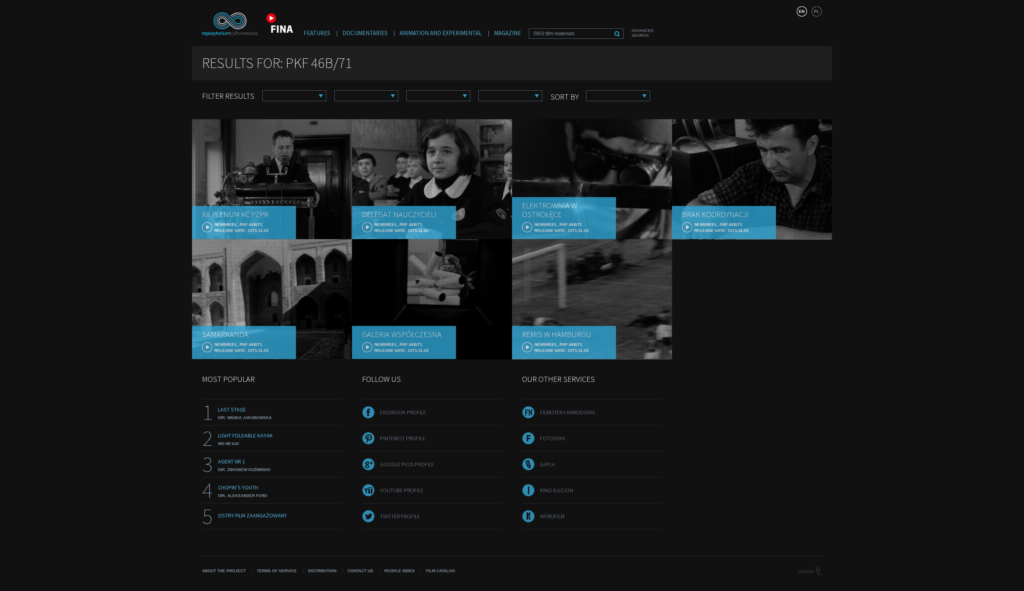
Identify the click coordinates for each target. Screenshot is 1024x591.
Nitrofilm (552, 516)
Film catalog (440, 571)
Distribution (322, 571)
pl (816, 11)
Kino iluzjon (556, 490)
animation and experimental (441, 33)
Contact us (360, 571)
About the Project (224, 571)
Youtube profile (401, 490)
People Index (399, 571)
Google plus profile (407, 464)
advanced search (643, 33)
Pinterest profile (402, 438)
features (317, 33)
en (801, 11)
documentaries (365, 33)
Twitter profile (400, 516)
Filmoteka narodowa (567, 412)
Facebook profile (403, 412)
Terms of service (277, 571)
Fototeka (552, 438)
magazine (507, 33)
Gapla (547, 464)
